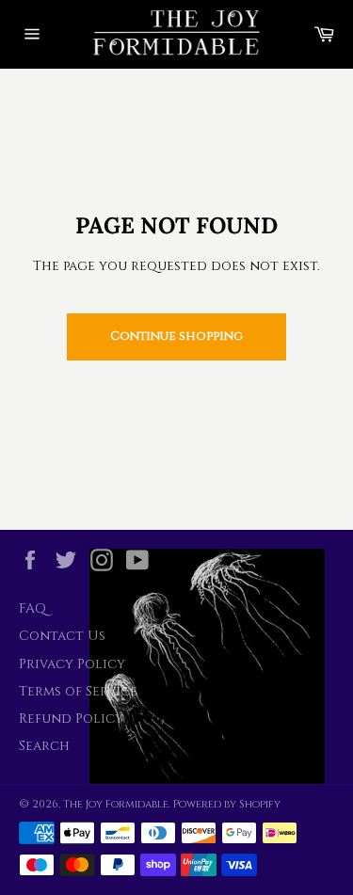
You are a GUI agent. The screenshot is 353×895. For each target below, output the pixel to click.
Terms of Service (78, 691)
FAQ (32, 608)
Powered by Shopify (227, 804)
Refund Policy (71, 718)
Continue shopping (176, 336)
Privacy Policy (72, 664)
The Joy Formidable (115, 804)
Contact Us (62, 636)
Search (44, 746)
